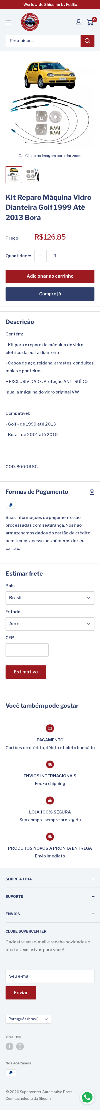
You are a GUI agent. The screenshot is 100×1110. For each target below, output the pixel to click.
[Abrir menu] (8, 22)
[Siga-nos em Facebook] (9, 1046)
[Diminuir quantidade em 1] (40, 256)
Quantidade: (18, 255)
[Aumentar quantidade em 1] (70, 256)
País (10, 585)
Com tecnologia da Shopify (29, 1098)
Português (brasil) (24, 1019)
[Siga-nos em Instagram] (20, 1046)
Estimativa (26, 672)
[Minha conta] (78, 22)
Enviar (21, 992)
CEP (10, 637)
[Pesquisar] (87, 41)
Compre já (50, 293)
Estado (13, 611)
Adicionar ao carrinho (50, 276)
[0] (89, 22)
